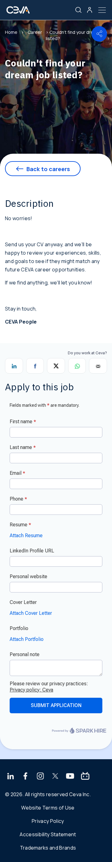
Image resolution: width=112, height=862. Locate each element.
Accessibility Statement (48, 834)
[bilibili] (85, 776)
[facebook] (25, 776)
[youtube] (70, 776)
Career (35, 32)
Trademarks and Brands (48, 847)
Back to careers (48, 169)
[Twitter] (55, 776)
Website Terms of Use (47, 807)
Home (11, 32)
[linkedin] (10, 776)
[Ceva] (18, 12)
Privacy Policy (48, 821)
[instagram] (40, 776)
